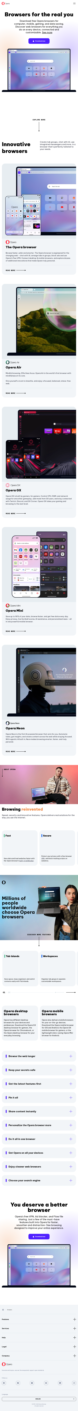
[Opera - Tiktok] (18, 1383)
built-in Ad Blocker (26, 861)
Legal (4, 1347)
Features (5, 1319)
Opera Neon (15, 728)
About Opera (10, 769)
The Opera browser (21, 247)
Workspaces (50, 956)
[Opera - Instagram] (74, 1383)
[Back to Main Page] (6, 3)
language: (74, 3)
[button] (38, 41)
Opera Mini (14, 610)
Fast (8, 835)
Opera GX (13, 490)
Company (6, 1356)
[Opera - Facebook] (4, 1383)
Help (4, 1338)
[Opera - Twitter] (32, 1383)
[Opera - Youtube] (46, 1383)
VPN (43, 858)
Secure (47, 835)
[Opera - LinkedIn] (60, 1383)
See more (47, 32)
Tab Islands (12, 956)
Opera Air (13, 367)
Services (5, 1328)
